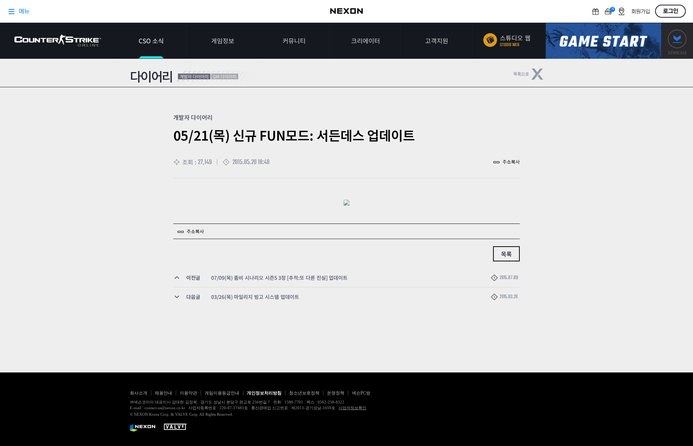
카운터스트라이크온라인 (58, 40)
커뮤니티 (294, 40)
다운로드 (677, 41)
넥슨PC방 (361, 393)
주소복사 (511, 161)
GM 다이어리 (224, 76)
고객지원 (436, 40)
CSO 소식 (151, 40)
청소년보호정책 (304, 393)
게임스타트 (603, 41)
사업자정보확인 (352, 408)
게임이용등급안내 (222, 393)
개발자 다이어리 (194, 76)
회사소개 (138, 393)
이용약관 (188, 393)
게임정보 (222, 40)
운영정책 (335, 393)
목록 (506, 254)
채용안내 (163, 393)
